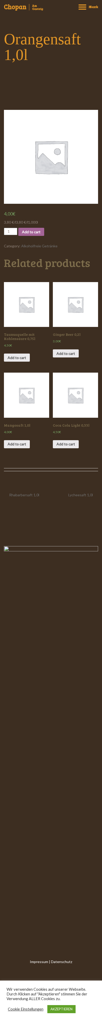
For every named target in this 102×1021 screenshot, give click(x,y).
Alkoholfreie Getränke (39, 246)
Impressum (39, 961)
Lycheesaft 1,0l (80, 495)
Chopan (15, 6)
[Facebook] (40, 975)
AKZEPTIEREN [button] (61, 1009)
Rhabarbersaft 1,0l (24, 495)
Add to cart (31, 232)
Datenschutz (61, 961)
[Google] (62, 975)
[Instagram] (51, 975)
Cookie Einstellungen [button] (25, 1009)
